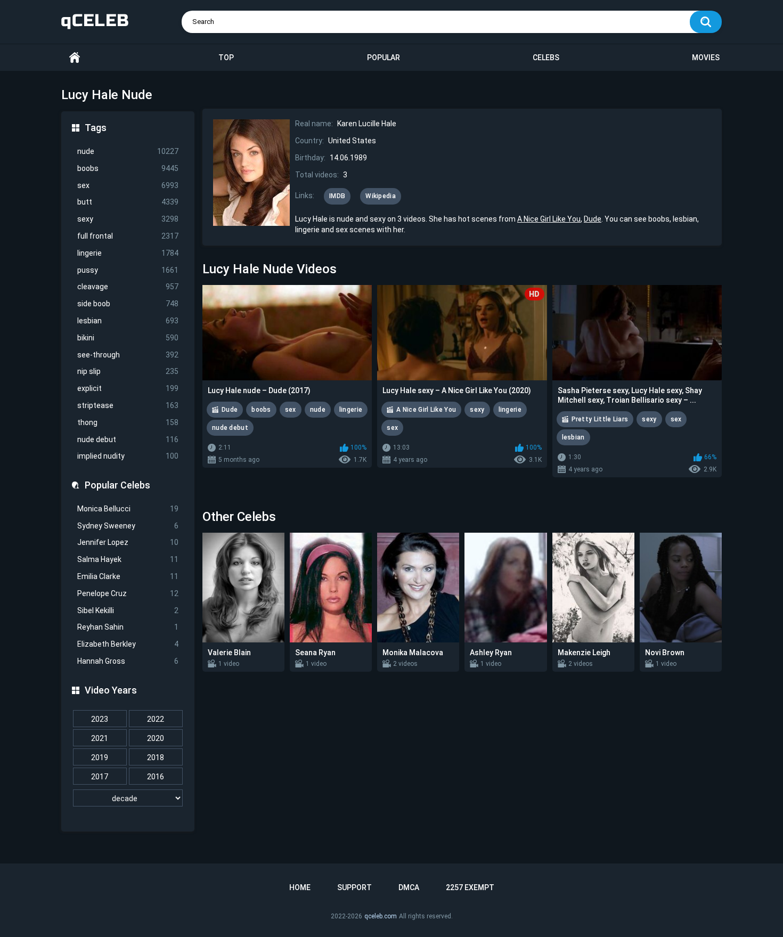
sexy (127, 219)
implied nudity (127, 456)
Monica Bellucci (127, 508)
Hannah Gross (127, 661)
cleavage (127, 286)
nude (127, 151)
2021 (99, 738)
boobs (127, 168)
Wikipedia (380, 196)
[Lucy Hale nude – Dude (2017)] (287, 332)
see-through (127, 355)
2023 (99, 719)
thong (127, 422)
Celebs (546, 57)
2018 (155, 757)
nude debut (127, 439)
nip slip (127, 371)
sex (127, 185)
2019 (99, 757)
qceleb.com (380, 916)
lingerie (127, 253)
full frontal (127, 236)
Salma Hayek (127, 559)
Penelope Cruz (127, 593)
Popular (383, 57)
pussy (127, 270)
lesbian (127, 320)
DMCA (408, 887)
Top (226, 57)
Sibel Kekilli (127, 610)
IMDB (337, 196)
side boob (127, 303)
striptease (127, 405)
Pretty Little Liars (600, 419)
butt (127, 202)
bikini (127, 337)
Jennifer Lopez (127, 542)
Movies (706, 57)
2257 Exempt (470, 887)
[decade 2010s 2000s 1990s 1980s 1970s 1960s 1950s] (128, 798)
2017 (99, 776)
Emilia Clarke (127, 576)
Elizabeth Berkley (127, 644)
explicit (127, 388)
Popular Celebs (117, 485)
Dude (592, 219)
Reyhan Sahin (127, 627)
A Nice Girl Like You (549, 219)
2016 (155, 776)
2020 (155, 738)
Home (74, 57)
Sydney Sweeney (127, 526)
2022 (155, 719)
